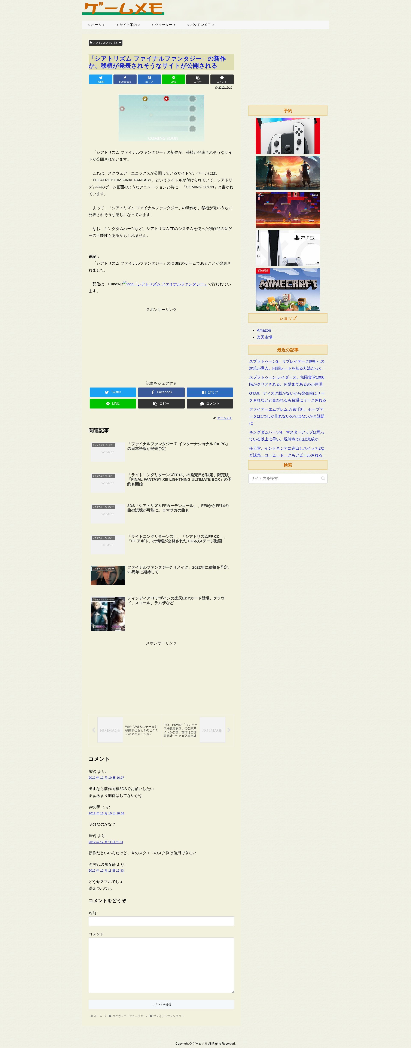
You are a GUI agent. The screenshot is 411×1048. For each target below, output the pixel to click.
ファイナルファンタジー (106, 42)
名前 (92, 913)
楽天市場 (264, 337)
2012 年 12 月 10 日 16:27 (106, 777)
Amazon (264, 330)
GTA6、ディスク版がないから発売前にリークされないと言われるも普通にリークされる (287, 396)
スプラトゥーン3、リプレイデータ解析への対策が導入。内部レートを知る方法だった (287, 364)
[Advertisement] (161, 343)
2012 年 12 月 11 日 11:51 (106, 842)
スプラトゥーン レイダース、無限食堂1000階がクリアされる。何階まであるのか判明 (286, 380)
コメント (96, 934)
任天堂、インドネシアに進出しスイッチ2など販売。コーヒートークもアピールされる (287, 451)
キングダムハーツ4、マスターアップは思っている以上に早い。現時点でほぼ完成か (287, 435)
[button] (323, 478)
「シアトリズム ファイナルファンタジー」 (171, 284)
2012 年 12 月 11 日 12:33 (106, 870)
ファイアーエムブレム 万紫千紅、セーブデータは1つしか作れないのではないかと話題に (287, 416)
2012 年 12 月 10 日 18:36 (106, 813)
